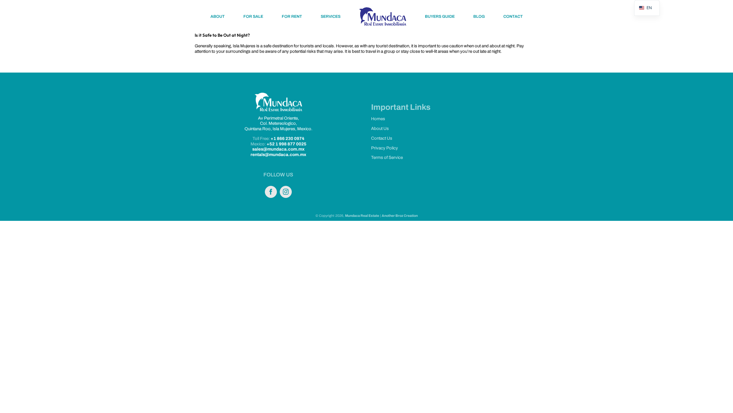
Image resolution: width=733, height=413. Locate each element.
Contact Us (381, 138)
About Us (380, 128)
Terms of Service (387, 157)
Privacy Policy (384, 148)
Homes (378, 118)
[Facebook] (271, 192)
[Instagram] (286, 192)
